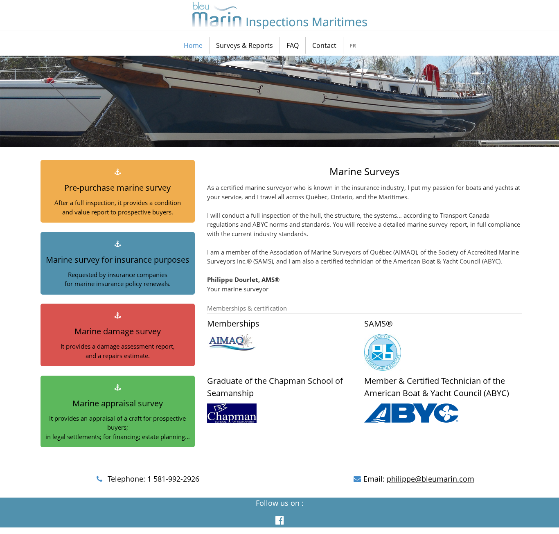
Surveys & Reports (244, 45)
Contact (324, 45)
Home (193, 45)
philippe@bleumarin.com (430, 479)
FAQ (292, 45)
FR (353, 45)
